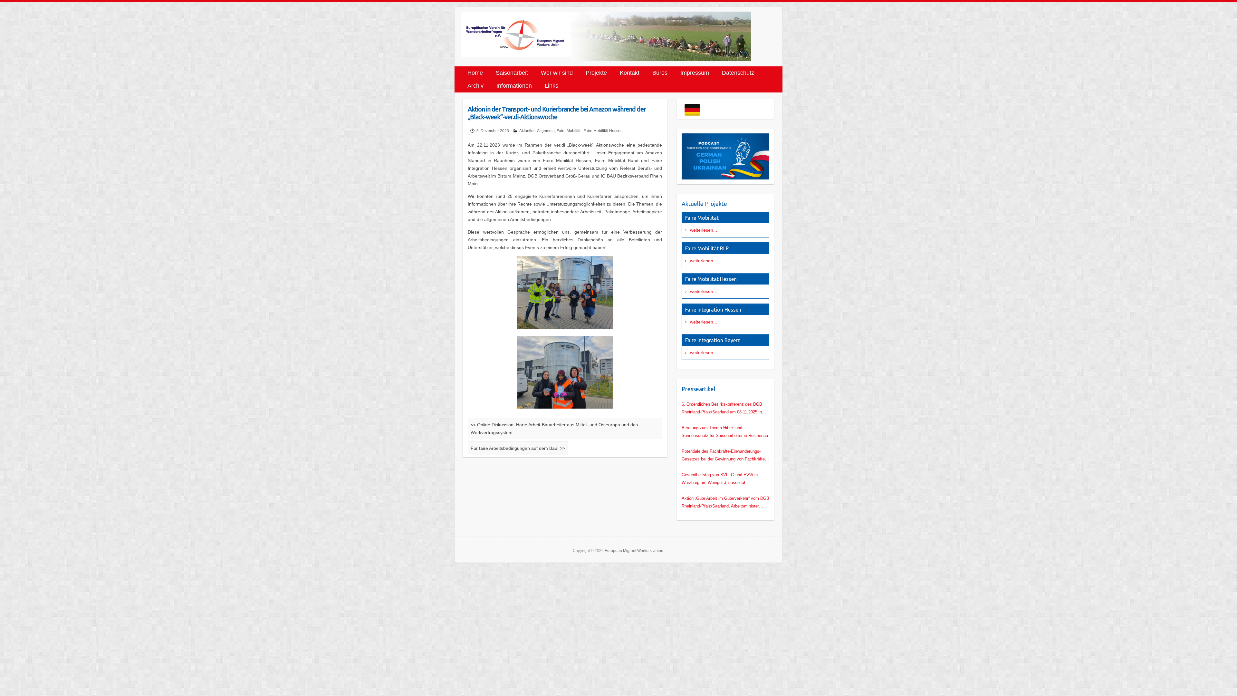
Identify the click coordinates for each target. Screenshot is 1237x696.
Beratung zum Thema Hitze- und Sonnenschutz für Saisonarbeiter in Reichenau (725, 431)
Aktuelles (527, 131)
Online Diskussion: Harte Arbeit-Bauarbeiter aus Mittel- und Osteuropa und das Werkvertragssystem (554, 428)
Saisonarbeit (512, 73)
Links (551, 85)
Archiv (475, 85)
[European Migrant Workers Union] (516, 34)
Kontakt (629, 73)
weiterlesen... (703, 230)
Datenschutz (738, 73)
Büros (659, 73)
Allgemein (546, 131)
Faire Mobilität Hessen (603, 131)
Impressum (694, 73)
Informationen (514, 85)
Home (475, 73)
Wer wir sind (557, 73)
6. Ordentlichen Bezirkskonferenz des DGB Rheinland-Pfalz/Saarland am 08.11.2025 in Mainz (722, 409)
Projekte (596, 73)
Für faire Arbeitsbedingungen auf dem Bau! (518, 448)
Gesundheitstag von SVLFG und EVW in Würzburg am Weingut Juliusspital (720, 478)
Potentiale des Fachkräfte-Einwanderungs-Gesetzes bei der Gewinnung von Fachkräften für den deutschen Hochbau (724, 456)
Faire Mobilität (569, 131)
